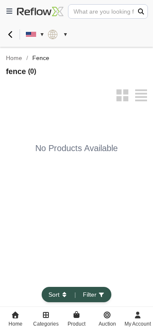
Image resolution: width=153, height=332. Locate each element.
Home (14, 57)
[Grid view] (122, 95)
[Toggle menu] (9, 11)
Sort (54, 294)
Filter (89, 294)
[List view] (141, 95)
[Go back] (10, 34)
